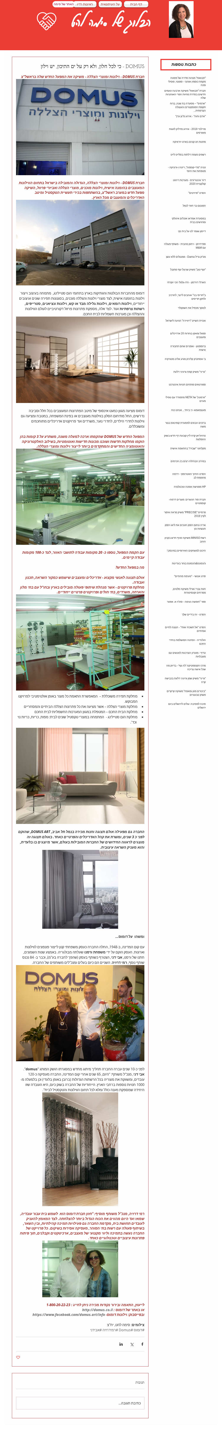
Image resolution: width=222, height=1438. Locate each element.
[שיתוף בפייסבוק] (142, 1344)
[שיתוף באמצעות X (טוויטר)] (132, 1344)
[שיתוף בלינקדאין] (121, 1344)
